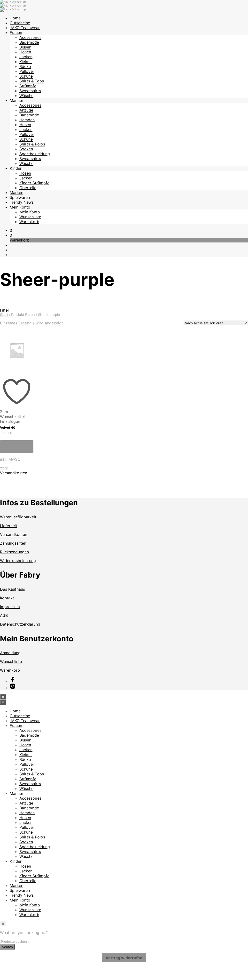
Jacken (25, 56)
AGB (4, 615)
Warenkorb (29, 221)
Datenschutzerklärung (20, 624)
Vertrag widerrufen (124, 957)
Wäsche (26, 95)
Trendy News (22, 202)
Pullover (26, 71)
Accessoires (30, 37)
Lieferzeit (8, 525)
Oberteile (27, 187)
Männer (16, 100)
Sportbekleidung (34, 153)
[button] (11, 230)
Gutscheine (20, 22)
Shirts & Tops (31, 81)
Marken (16, 192)
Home (15, 18)
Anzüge (26, 110)
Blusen (25, 47)
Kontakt (7, 598)
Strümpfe (27, 85)
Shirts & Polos (32, 144)
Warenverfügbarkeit (18, 517)
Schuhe (26, 76)
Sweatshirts (30, 90)
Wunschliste (30, 216)
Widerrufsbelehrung (18, 560)
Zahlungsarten (13, 543)
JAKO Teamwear (25, 27)
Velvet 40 (7, 427)
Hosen (25, 51)
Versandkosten (13, 472)
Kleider (25, 61)
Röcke (25, 66)
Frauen (16, 32)
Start (4, 315)
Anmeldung (10, 652)
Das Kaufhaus (12, 589)
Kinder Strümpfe (34, 182)
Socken (26, 148)
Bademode (29, 42)
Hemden (27, 119)
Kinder (16, 168)
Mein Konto (20, 207)
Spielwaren (20, 197)
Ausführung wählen (15, 446)
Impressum (10, 606)
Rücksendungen (14, 551)
